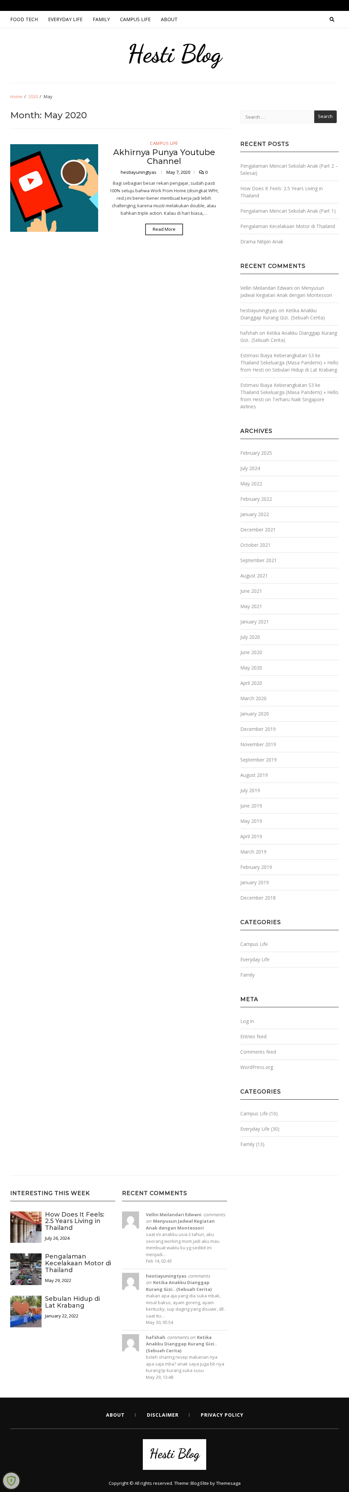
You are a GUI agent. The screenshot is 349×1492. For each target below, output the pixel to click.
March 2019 (253, 851)
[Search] (332, 19)
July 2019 (250, 790)
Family (101, 19)
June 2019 (251, 805)
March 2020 (253, 698)
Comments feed (258, 1052)
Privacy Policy (222, 1415)
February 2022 (256, 499)
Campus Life (135, 19)
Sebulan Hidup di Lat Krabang (304, 369)
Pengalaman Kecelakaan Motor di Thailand (287, 226)
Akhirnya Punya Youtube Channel (164, 156)
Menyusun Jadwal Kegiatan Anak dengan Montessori (180, 1224)
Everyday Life (65, 19)
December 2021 (258, 529)
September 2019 (258, 759)
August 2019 (254, 775)
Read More (164, 229)
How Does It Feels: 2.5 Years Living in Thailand (74, 1221)
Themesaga (228, 1483)
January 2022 (254, 514)
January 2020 (254, 713)
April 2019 (251, 836)
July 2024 (250, 468)
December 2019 (258, 729)
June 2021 (251, 591)
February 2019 (256, 867)
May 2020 (251, 667)
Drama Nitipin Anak (261, 241)
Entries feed (253, 1036)
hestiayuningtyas (139, 172)
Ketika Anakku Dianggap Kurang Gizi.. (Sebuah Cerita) (179, 1285)
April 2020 (251, 683)
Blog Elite (200, 1483)
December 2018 (258, 897)
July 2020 (250, 637)
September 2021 (258, 560)
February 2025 (256, 453)
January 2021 (254, 621)
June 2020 (251, 652)
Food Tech (24, 19)
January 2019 (254, 882)
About (169, 19)
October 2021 (255, 545)
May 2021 (251, 606)
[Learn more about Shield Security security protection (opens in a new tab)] (11, 1481)
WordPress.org (256, 1067)
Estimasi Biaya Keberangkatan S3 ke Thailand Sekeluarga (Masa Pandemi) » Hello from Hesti (289, 362)
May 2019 (251, 821)
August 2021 (254, 575)
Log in (247, 1021)
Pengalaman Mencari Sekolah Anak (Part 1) (288, 211)
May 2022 (251, 483)
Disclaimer (163, 1415)
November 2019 (258, 744)
